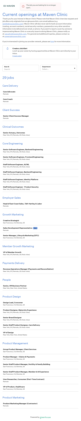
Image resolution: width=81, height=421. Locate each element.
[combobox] (42, 69)
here (52, 42)
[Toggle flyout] (74, 68)
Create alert (17, 56)
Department (46, 67)
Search (6, 67)
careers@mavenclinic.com (15, 36)
